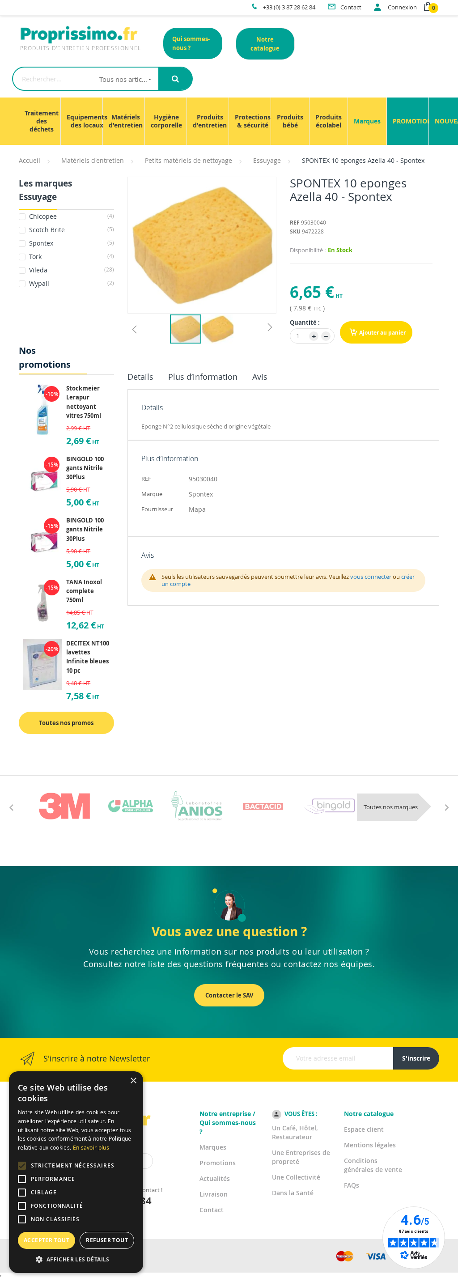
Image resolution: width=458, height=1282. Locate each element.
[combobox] (85, 79)
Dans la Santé (293, 1193)
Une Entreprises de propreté (301, 1157)
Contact (211, 1210)
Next (446, 806)
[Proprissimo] (44, 4)
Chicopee (70, 216)
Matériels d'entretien (92, 160)
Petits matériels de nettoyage (188, 160)
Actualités (214, 1178)
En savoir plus (91, 1147)
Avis (259, 376)
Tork (70, 256)
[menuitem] (41, 121)
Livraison (213, 1194)
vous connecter (370, 577)
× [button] (133, 1081)
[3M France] (64, 806)
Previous (11, 806)
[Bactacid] (263, 806)
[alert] (76, 1172)
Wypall (70, 283)
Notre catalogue (265, 43)
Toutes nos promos (66, 723)
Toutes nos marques (391, 807)
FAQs (351, 1185)
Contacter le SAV (229, 995)
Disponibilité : (308, 250)
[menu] (229, 121)
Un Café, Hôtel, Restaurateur (295, 1132)
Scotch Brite (70, 229)
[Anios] (196, 806)
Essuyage (267, 160)
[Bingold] (329, 806)
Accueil (29, 160)
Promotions (217, 1163)
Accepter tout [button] (46, 1240)
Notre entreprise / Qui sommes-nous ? (227, 1122)
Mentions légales (370, 1145)
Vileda (70, 270)
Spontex (70, 243)
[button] (134, 329)
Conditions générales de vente (373, 1165)
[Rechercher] (175, 79)
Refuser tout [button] (107, 1240)
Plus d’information (202, 376)
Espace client (364, 1129)
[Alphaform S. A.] (130, 806)
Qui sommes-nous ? (191, 43)
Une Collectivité (296, 1177)
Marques (212, 1147)
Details (140, 376)
